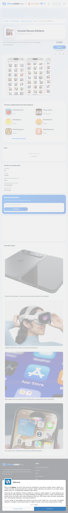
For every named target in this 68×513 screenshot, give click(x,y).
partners (13, 487)
